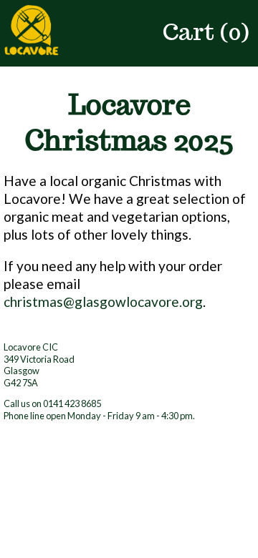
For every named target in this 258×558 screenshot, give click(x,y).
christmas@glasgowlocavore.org (103, 301)
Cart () (206, 31)
